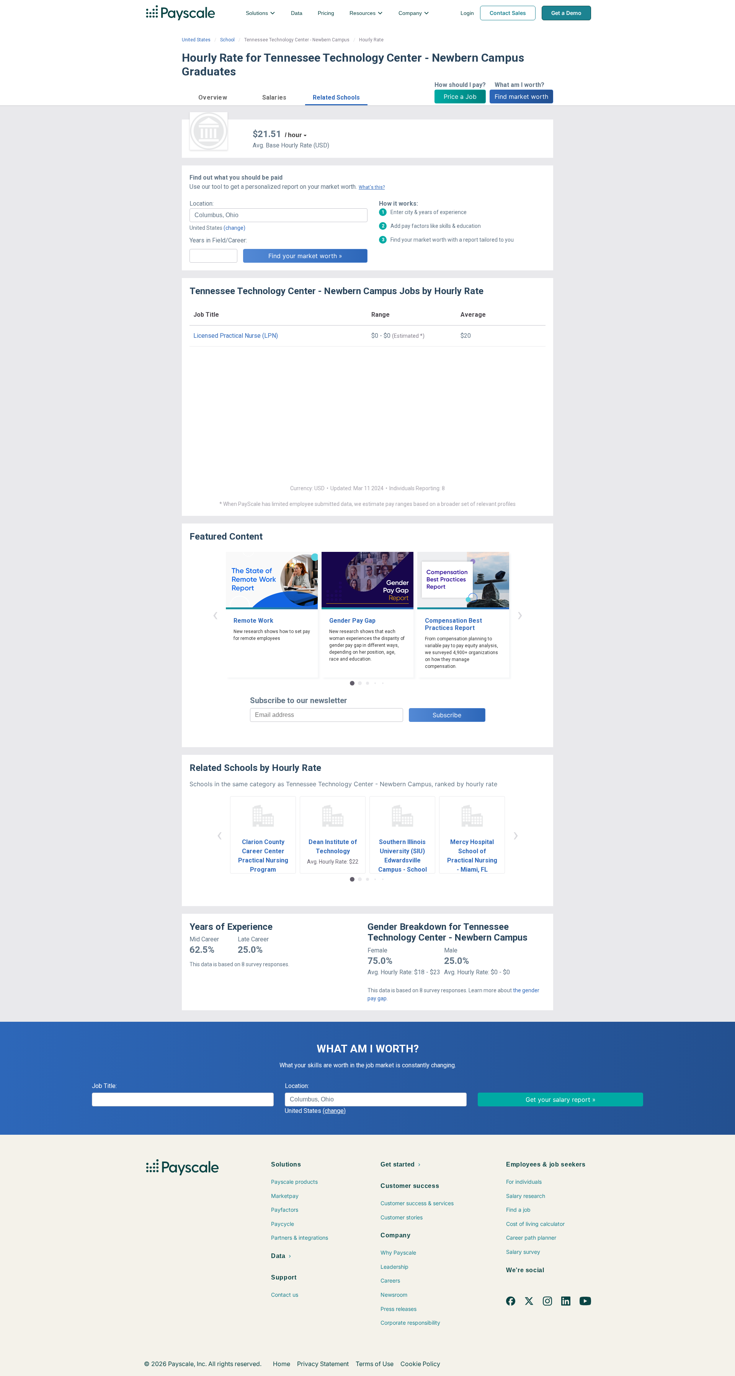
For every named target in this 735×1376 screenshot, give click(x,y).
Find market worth (521, 96)
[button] (212, 96)
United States (196, 40)
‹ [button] (215, 614)
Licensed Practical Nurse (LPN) (235, 335)
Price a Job (460, 96)
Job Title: (104, 1086)
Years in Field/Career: (218, 240)
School (227, 40)
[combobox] (278, 215)
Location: (201, 203)
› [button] (520, 614)
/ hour (293, 135)
